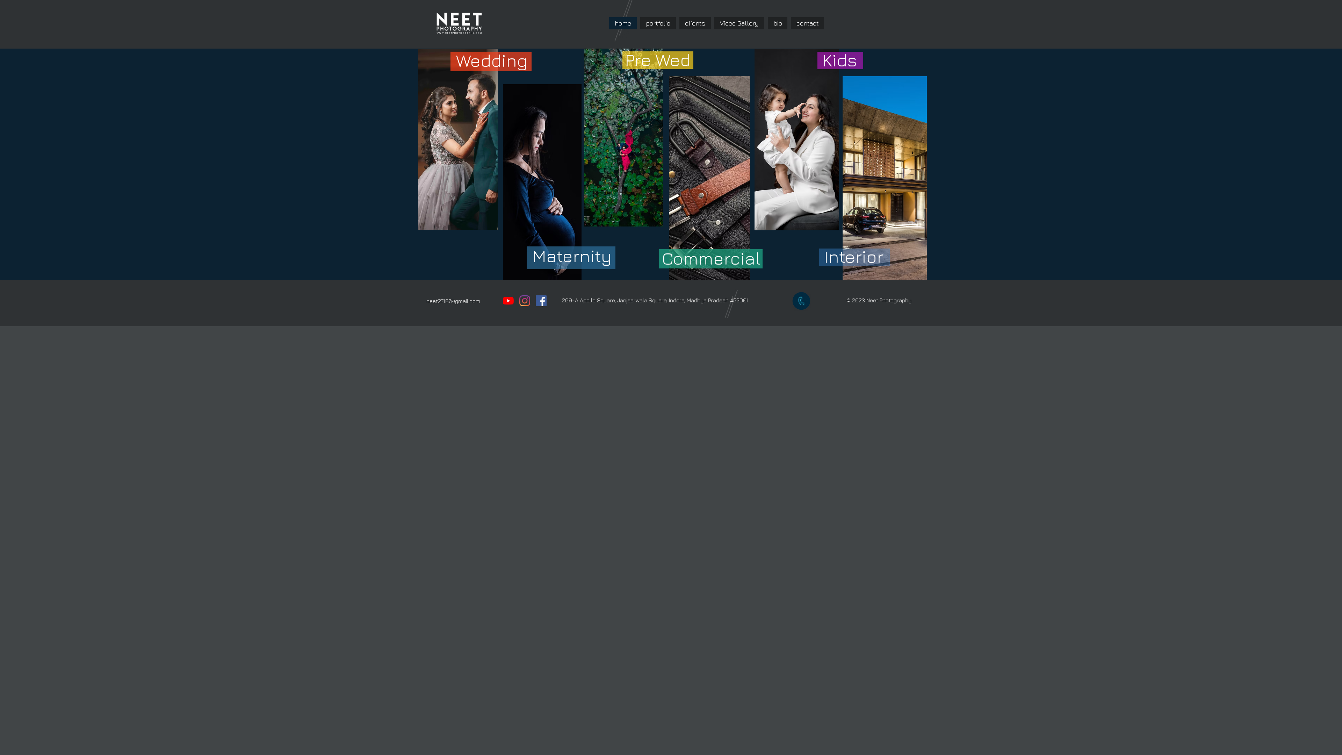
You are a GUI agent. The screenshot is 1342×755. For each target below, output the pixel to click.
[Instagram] (524, 300)
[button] (658, 23)
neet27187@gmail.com (453, 301)
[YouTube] (508, 300)
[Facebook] (541, 300)
